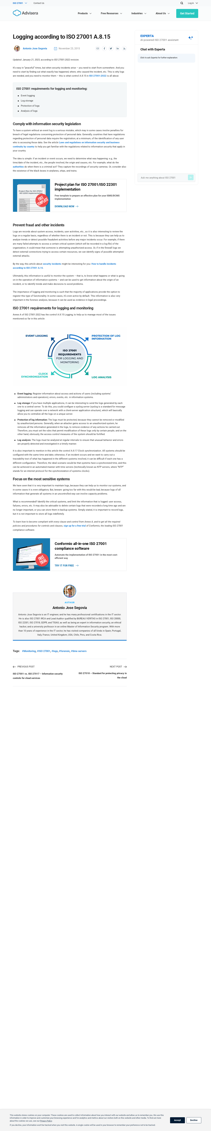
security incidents (52, 263)
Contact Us (39, 3)
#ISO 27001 (43, 651)
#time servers (79, 651)
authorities (18, 166)
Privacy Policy (46, 1121)
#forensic (64, 651)
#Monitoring (29, 651)
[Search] (182, 3)
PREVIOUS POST (26, 666)
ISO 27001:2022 (97, 75)
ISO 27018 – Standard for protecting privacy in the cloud (103, 675)
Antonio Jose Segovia (35, 48)
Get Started (187, 13)
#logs (55, 651)
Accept (177, 1120)
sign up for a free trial (75, 525)
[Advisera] (26, 13)
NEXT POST (116, 666)
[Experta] (191, 177)
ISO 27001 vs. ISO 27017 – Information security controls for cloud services (38, 675)
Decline (194, 1120)
